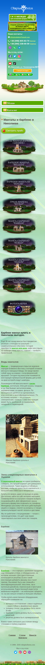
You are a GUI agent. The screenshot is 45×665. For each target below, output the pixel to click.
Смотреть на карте (22, 71)
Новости (32, 635)
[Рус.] (10, 74)
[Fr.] (29, 74)
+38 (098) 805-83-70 (19, 41)
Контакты (23, 637)
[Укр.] (17, 74)
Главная (12, 635)
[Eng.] (23, 74)
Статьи (22, 635)
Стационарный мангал (11, 481)
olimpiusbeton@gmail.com (20, 37)
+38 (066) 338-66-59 (19, 44)
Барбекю (5, 571)
